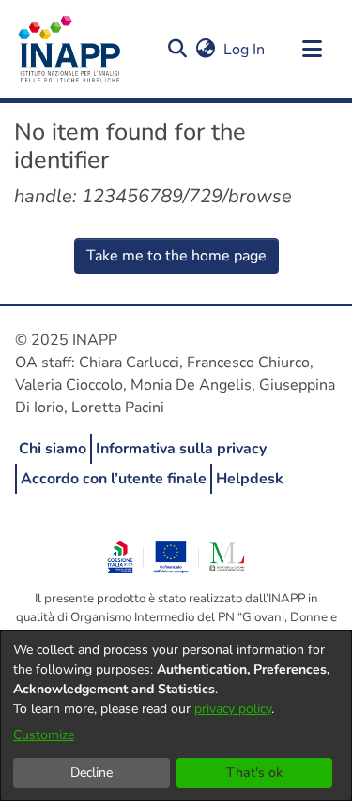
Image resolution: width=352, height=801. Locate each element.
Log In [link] (245, 49)
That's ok (254, 772)
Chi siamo (52, 448)
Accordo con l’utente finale (114, 478)
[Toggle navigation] (311, 49)
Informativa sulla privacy (181, 448)
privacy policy (232, 709)
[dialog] (176, 715)
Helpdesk (249, 478)
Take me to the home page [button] (176, 255)
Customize (43, 735)
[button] (177, 49)
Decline (91, 772)
